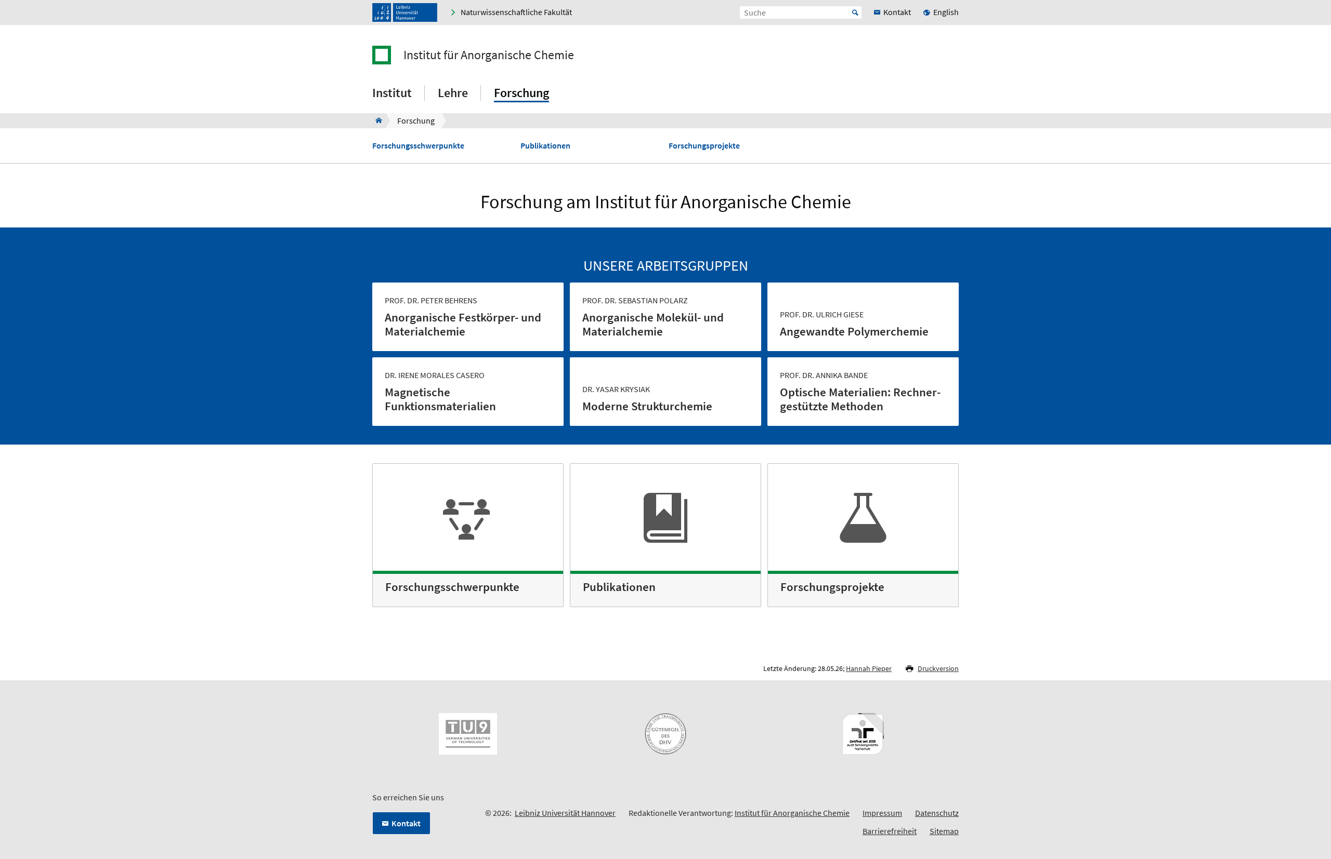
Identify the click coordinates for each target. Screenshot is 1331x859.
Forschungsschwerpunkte (418, 146)
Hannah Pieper (869, 668)
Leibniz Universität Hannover (565, 813)
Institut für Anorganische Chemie (488, 55)
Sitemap (944, 831)
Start (855, 12)
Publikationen (545, 146)
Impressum (882, 813)
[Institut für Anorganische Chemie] (375, 120)
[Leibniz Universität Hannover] (404, 12)
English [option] (946, 12)
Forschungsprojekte (704, 146)
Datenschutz (937, 813)
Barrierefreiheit (890, 831)
